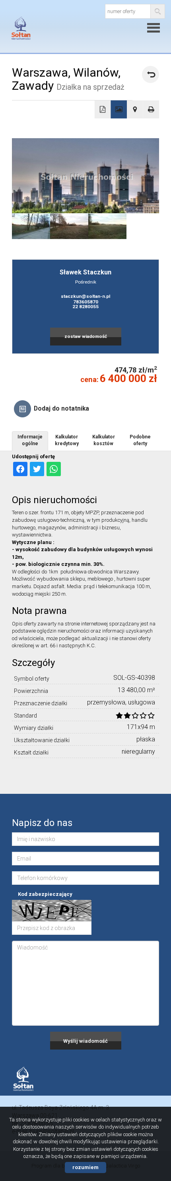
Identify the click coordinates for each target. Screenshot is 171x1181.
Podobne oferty (140, 440)
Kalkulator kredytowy (67, 440)
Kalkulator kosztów (103, 440)
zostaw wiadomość (85, 336)
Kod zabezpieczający (45, 894)
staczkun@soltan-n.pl (85, 296)
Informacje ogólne (30, 440)
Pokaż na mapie (135, 109)
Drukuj (151, 109)
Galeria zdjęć (119, 109)
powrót (150, 74)
